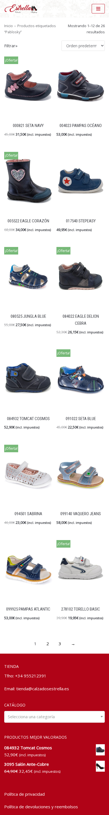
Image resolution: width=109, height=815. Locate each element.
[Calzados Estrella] (22, 8)
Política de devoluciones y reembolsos (41, 806)
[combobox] (54, 716)
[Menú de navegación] (98, 8)
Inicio (8, 25)
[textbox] (54, 716)
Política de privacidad (24, 794)
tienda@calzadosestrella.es (42, 688)
